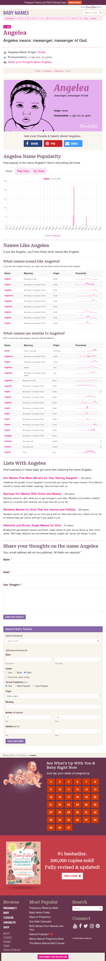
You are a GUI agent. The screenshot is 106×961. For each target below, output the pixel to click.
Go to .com (91, 7)
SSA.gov (56, 235)
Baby (6, 913)
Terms (6, 946)
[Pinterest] (98, 926)
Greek (41, 52)
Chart (9, 171)
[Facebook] (80, 926)
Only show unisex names (18, 677)
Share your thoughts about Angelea (29, 62)
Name (6, 559)
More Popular (23, 685)
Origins (93, 18)
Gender (9, 668)
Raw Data (23, 171)
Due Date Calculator (40, 921)
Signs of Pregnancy (40, 917)
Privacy (7, 942)
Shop (6, 927)
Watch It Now (74, 2)
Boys (19, 672)
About (6, 933)
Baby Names (16, 12)
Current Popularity (17, 682)
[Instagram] (92, 926)
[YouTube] (75, 926)
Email (6, 572)
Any (10, 672)
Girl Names (22, 755)
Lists (86, 18)
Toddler (8, 917)
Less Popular (41, 685)
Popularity (47, 71)
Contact (7, 938)
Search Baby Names (15, 741)
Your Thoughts (12, 585)
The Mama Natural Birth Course (46, 943)
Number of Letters (14, 712)
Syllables (12, 726)
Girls (29, 672)
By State (39, 171)
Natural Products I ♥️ (41, 934)
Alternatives (59, 71)
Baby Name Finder (39, 912)
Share (39, 71)
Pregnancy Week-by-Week (43, 908)
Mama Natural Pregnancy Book (46, 938)
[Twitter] (86, 926)
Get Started (9, 18)
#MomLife (9, 922)
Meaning (10, 701)
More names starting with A (52, 956)
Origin (8, 691)
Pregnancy (10, 908)
